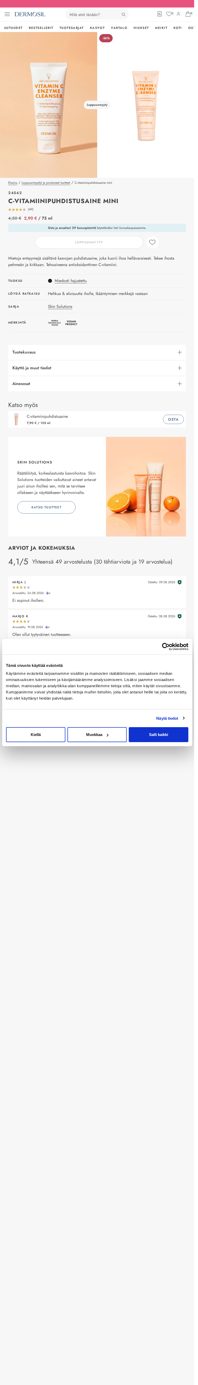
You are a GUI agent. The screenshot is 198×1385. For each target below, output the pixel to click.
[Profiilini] (178, 14)
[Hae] (123, 14)
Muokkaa (94, 734)
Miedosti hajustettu (71, 281)
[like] (152, 242)
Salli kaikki (158, 734)
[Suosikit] (168, 14)
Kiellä (36, 734)
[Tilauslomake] (159, 14)
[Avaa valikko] (7, 14)
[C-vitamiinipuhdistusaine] (17, 419)
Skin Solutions (60, 306)
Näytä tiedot (167, 718)
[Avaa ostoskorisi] (188, 14)
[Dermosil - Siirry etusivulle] (29, 14)
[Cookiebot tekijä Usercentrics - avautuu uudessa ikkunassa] (165, 646)
